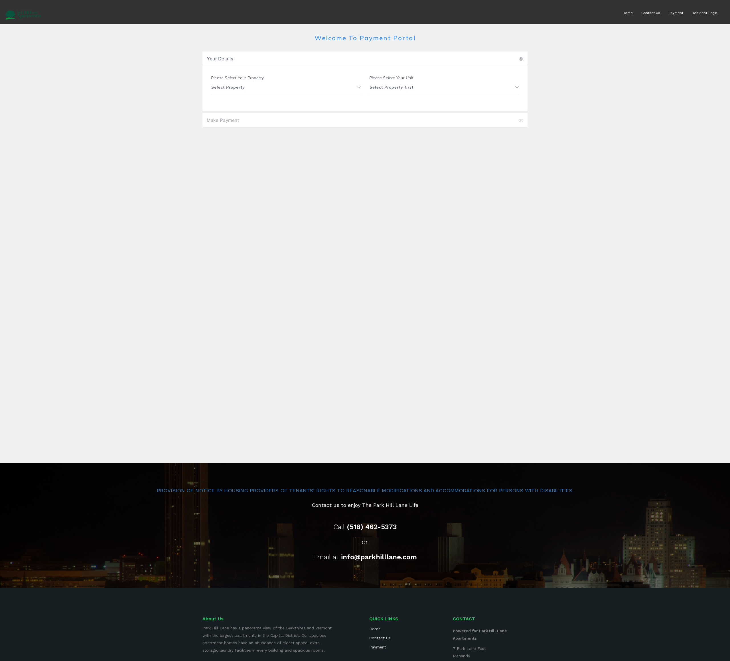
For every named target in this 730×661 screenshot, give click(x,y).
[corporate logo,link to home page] (23, 13)
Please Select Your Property (237, 78)
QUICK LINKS (383, 618)
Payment (676, 13)
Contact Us (650, 13)
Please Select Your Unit (391, 78)
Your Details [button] (220, 58)
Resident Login (704, 13)
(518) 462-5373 (372, 527)
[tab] (365, 59)
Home (628, 13)
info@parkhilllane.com (379, 557)
